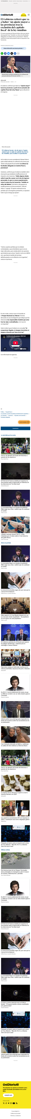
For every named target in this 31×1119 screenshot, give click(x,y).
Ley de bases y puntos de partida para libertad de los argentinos (14, 413)
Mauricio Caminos (5, 697)
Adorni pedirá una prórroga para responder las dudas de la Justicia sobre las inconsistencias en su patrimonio (15, 720)
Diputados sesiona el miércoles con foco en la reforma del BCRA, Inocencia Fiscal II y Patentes (15, 668)
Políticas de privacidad (15, 1113)
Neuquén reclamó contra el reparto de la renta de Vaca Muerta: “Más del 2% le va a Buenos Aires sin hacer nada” (15, 844)
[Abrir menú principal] (29, 14)
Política (2, 412)
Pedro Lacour (4, 512)
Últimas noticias (5, 850)
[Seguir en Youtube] (14, 1103)
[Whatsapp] (2, 53)
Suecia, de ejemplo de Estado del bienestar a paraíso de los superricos (14, 456)
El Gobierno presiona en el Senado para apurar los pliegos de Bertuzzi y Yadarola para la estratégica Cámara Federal (15, 643)
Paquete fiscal (9, 412)
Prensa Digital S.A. (16, 1111)
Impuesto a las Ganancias (19, 415)
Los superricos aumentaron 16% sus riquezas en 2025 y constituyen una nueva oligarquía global (15, 818)
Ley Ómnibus (4, 415)
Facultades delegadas (5, 417)
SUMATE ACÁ (8, 1095)
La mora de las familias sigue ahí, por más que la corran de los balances (15, 590)
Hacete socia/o (23, 15)
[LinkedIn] (15, 53)
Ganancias (10, 415)
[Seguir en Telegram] (8, 1103)
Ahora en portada (6, 543)
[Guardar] (18, 53)
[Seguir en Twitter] (4, 1103)
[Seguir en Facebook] (6, 1103)
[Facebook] (5, 53)
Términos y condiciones (15, 1115)
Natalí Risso (3, 821)
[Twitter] (11, 53)
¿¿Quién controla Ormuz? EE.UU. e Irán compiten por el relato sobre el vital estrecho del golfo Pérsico (14, 535)
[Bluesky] (8, 53)
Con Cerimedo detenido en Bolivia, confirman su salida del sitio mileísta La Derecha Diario (14, 745)
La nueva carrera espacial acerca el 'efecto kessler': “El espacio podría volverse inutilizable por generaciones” (15, 1004)
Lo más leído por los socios (8, 435)
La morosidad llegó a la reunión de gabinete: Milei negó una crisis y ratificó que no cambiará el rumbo (15, 509)
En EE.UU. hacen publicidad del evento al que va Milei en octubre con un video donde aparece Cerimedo (15, 693)
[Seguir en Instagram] (11, 1103)
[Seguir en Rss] (16, 1103)
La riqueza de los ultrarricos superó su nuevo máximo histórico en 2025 (14, 793)
